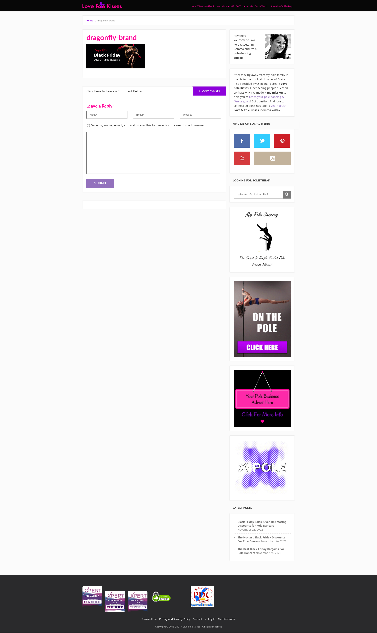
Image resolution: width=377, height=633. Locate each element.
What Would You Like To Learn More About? (213, 6)
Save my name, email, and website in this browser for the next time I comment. (149, 125)
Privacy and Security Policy (174, 619)
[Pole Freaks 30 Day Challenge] (262, 319)
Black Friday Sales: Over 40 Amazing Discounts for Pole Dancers (262, 523)
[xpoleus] (262, 468)
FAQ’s (239, 6)
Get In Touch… (262, 6)
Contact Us (199, 619)
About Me (248, 6)
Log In (211, 619)
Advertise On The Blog (282, 6)
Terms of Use (149, 619)
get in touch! (279, 106)
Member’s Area (226, 619)
